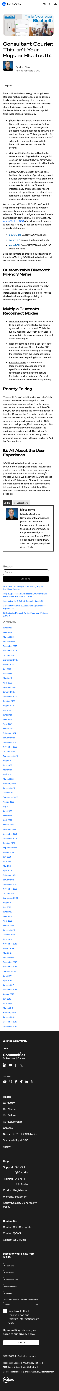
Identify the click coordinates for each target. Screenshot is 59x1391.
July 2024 (7, 710)
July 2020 (7, 907)
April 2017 (7, 980)
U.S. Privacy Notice (32, 1362)
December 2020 (10, 884)
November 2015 (10, 1026)
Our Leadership (12, 1122)
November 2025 (10, 650)
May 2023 (7, 769)
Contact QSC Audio (14, 1240)
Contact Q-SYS (12, 1233)
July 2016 (7, 999)
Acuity (7, 1147)
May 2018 (7, 953)
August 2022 (8, 802)
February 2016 (9, 1012)
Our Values (9, 1115)
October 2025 (9, 655)
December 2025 (10, 646)
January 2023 (9, 788)
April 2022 (7, 820)
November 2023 (10, 747)
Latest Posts (22, 503)
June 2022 (7, 811)
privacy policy (26, 1334)
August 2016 (8, 994)
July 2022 (7, 806)
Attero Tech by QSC (13, 221)
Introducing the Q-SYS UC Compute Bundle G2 (23, 601)
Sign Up (21, 1342)
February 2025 (9, 687)
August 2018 (8, 948)
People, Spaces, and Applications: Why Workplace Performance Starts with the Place (25, 595)
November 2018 (10, 944)
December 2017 (10, 962)
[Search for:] (26, 572)
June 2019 (7, 939)
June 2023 (7, 765)
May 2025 (7, 678)
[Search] (50, 3)
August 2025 (8, 664)
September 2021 (10, 847)
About (7, 1096)
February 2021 (9, 875)
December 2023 (10, 742)
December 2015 (10, 1021)
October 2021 (9, 843)
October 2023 (9, 751)
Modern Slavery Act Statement (39, 1371)
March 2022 (8, 824)
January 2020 (9, 930)
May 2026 (7, 632)
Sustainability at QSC (15, 1140)
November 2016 (10, 989)
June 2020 (7, 911)
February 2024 (9, 733)
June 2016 (7, 1003)
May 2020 (7, 916)
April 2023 (7, 774)
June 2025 (7, 673)
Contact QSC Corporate (17, 1227)
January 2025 (9, 692)
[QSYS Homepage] (11, 4)
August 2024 (8, 705)
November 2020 (10, 889)
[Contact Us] (55, 3)
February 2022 (9, 829)
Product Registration (15, 1190)
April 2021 (7, 870)
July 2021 (7, 857)
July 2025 (7, 669)
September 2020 (10, 898)
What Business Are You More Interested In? (21, 1299)
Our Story (9, 1103)
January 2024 (9, 737)
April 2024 (7, 724)
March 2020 (8, 925)
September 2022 (10, 797)
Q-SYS (5, 1048)
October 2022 (9, 792)
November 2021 (10, 838)
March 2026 (8, 637)
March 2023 (8, 779)
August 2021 (8, 852)
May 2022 (7, 815)
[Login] (44, 4)
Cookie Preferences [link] (12, 1371)
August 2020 (8, 902)
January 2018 (9, 957)
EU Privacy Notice (11, 1367)
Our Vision (9, 1109)
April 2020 (7, 921)
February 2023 (9, 783)
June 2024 (7, 715)
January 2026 (9, 641)
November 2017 (10, 966)
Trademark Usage (11, 1362)
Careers (8, 1128)
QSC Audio (7, 1077)
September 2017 (10, 971)
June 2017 (7, 976)
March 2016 (8, 1008)
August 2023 (8, 760)
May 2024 (7, 719)
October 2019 (9, 934)
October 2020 (9, 893)
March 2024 (8, 728)
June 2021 (7, 861)
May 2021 (7, 866)
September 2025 (10, 660)
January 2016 (9, 1017)
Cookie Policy (29, 1367)
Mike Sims (24, 67)
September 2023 (10, 756)
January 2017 (8, 985)
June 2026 (7, 627)
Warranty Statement (15, 1196)
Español (8, 85)
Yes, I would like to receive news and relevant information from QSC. (23, 1316)
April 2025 (7, 683)
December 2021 (10, 834)
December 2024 (10, 696)
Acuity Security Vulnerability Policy (20, 1204)
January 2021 (8, 879)
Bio (8, 503)
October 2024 (9, 701)
